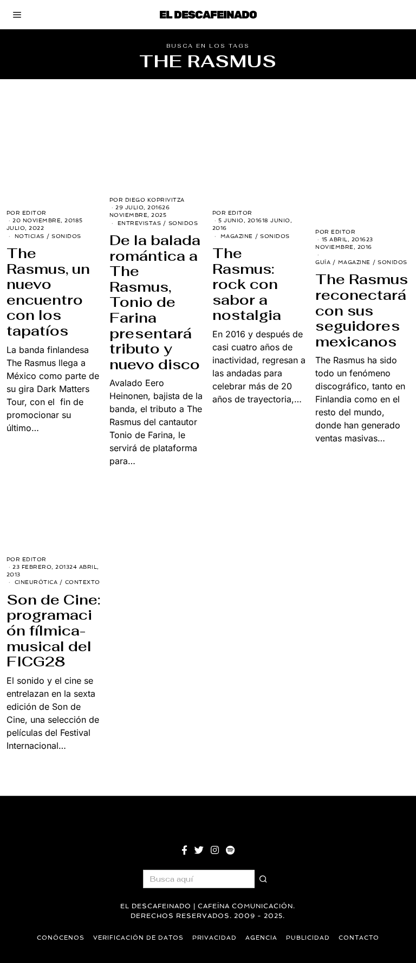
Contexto (82, 582)
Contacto (359, 937)
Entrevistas (139, 223)
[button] (264, 879)
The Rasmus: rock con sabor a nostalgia (246, 284)
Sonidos (66, 236)
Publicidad (308, 937)
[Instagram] (215, 850)
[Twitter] (199, 850)
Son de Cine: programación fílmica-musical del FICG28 (53, 630)
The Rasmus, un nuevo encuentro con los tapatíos (48, 292)
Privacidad (214, 937)
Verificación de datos (138, 937)
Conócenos (60, 937)
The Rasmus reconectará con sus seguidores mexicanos (361, 310)
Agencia (261, 937)
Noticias (29, 236)
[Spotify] (230, 850)
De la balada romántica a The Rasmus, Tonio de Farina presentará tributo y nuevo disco (154, 302)
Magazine (236, 236)
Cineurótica (36, 582)
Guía (322, 262)
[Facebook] (184, 850)
